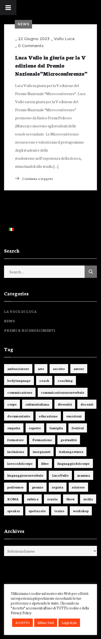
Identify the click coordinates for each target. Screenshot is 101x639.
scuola (52, 499)
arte (41, 368)
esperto (35, 427)
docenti (87, 404)
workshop (81, 510)
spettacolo (37, 510)
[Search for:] (50, 271)
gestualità (69, 439)
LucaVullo (60, 475)
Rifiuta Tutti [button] (45, 622)
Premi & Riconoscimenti (29, 330)
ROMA (13, 499)
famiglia (56, 427)
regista (57, 487)
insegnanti (41, 451)
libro (45, 463)
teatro (59, 510)
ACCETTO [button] (22, 622)
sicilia (88, 499)
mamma (83, 475)
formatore (15, 439)
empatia (13, 427)
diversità (65, 404)
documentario (18, 416)
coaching (65, 380)
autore (79, 368)
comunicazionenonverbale (62, 392)
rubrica (33, 499)
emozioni (74, 416)
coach (44, 380)
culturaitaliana (37, 404)
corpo (12, 404)
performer (15, 487)
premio (37, 487)
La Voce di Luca (20, 311)
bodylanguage (19, 380)
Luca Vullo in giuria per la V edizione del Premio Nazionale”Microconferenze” (51, 65)
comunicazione (19, 392)
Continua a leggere (37, 178)
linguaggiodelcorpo (73, 463)
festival (78, 427)
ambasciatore (18, 368)
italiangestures (71, 451)
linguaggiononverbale (25, 475)
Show (70, 499)
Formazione (42, 439)
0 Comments (31, 45)
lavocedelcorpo (20, 463)
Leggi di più (69, 622)
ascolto (59, 368)
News (23, 24)
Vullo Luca (64, 38)
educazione (48, 416)
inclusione (15, 451)
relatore (78, 487)
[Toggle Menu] (8, 7)
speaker (13, 510)
